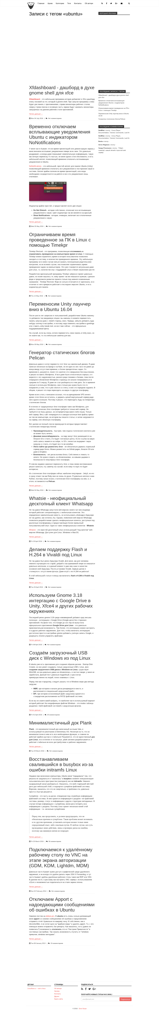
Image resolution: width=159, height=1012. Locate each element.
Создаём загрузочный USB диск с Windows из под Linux (59, 655)
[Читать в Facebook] (86, 988)
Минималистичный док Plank (60, 722)
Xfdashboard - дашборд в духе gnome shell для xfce (61, 90)
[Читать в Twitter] (90, 988)
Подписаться (125, 999)
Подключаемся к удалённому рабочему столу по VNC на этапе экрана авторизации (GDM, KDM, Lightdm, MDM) (60, 857)
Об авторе (89, 3)
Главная (41, 3)
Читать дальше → (36, 114)
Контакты (78, 3)
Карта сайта (58, 999)
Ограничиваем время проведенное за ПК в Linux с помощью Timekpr (60, 240)
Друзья (56, 996)
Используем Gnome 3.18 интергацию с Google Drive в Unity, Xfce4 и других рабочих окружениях (61, 603)
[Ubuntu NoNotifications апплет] (48, 191)
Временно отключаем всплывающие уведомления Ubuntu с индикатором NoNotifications (59, 134)
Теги (69, 3)
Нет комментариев (54, 118)
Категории (60, 3)
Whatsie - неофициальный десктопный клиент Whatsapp (61, 501)
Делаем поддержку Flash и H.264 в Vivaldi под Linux (58, 552)
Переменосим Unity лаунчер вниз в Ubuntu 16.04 (60, 306)
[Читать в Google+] (94, 988)
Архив (50, 3)
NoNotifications (35, 166)
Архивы (57, 991)
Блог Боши (83, 1008)
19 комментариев (57, 943)
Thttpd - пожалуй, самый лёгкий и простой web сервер (112, 150)
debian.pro (50, 916)
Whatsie (32, 530)
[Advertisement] (62, 37)
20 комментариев (53, 715)
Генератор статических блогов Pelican (111, 119)
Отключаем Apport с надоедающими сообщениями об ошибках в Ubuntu (62, 904)
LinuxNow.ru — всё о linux (36, 988)
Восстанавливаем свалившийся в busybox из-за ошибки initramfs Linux (61, 764)
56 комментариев (55, 841)
